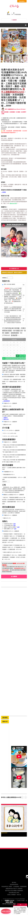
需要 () (7, 406)
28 (17, 355)
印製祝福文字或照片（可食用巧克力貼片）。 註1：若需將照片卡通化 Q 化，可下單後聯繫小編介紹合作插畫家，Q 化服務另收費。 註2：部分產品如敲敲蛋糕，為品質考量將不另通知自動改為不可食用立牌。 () (13, 538)
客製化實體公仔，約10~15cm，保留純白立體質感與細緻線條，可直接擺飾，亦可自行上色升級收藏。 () (14, 557)
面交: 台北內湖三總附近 (9, 284)
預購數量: (4, 277)
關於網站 (14, 882)
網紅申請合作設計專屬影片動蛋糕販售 (14, 890)
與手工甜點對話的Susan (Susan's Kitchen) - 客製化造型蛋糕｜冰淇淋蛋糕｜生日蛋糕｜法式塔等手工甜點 (13, 111)
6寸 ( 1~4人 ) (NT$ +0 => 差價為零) (11, 430)
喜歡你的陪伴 (4, 832)
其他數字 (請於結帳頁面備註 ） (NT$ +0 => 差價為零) (14, 478)
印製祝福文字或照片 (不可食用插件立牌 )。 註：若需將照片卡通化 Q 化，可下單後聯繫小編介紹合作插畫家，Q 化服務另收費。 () (14, 547)
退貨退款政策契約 (14, 884)
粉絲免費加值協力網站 (14, 892)
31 (3, 358)
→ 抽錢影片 (5, 417)
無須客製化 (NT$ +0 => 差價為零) (11, 531)
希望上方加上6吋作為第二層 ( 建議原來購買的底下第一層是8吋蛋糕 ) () (14, 451)
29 (20, 355)
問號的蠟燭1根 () (8, 474)
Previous (22, 797)
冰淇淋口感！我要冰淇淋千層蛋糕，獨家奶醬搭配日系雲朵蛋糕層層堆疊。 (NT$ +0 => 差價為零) (13, 375)
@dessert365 (13, 203)
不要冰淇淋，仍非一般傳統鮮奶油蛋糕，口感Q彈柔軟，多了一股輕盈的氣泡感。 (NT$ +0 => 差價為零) (13, 381)
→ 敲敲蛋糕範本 (6, 401)
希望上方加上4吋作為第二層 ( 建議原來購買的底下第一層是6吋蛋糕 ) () (14, 446)
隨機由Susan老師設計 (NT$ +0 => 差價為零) (13, 494)
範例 (14, 523)
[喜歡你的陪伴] (14, 818)
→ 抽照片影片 (5, 419)
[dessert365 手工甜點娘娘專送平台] (14, 6)
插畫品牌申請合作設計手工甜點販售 (14, 888)
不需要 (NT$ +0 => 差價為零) (10, 403)
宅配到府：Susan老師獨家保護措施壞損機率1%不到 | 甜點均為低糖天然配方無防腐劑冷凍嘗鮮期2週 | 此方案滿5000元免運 (13, 309)
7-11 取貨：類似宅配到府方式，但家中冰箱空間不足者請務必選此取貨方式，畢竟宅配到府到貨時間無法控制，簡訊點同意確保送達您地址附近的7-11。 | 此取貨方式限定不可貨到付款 (13, 319)
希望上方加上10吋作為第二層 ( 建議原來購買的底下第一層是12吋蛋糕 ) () (13, 460)
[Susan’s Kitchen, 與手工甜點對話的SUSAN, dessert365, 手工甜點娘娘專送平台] (5, 58)
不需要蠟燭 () (8, 471)
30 (24, 355)
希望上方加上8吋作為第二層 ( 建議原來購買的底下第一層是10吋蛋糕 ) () (14, 456)
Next (25, 797)
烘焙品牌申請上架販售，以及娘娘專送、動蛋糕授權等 (14, 886)
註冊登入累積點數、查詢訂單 (14, 894)
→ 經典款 (3, 192)
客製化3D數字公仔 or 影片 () (12, 552)
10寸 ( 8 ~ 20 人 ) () (10, 436)
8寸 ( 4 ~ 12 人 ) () (9, 433)
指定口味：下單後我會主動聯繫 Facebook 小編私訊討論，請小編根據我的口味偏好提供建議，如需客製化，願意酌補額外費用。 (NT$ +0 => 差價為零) (13, 500)
